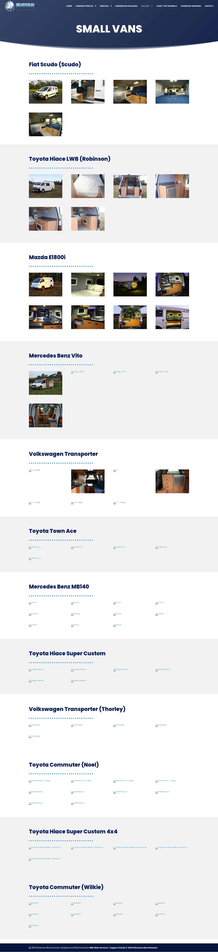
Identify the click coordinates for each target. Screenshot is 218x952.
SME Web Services (98, 947)
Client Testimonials (166, 6)
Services (104, 6)
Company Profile (84, 6)
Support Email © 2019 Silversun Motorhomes (133, 947)
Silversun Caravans (191, 6)
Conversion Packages (126, 6)
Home (69, 6)
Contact (209, 6)
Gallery (145, 6)
